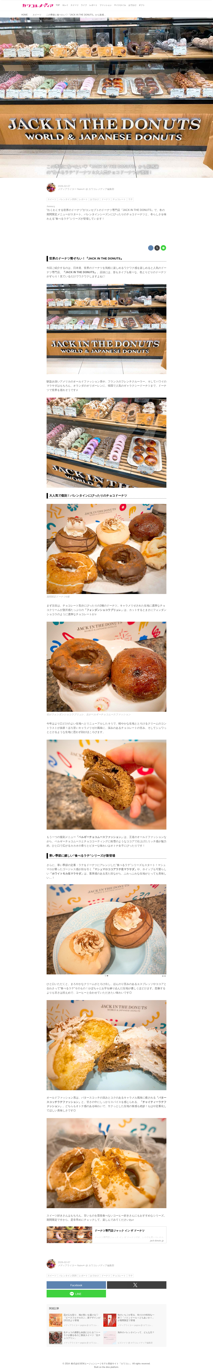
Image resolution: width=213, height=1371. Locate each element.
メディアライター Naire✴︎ (71, 189)
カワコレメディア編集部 (101, 189)
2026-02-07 (64, 186)
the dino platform (110, 1367)
